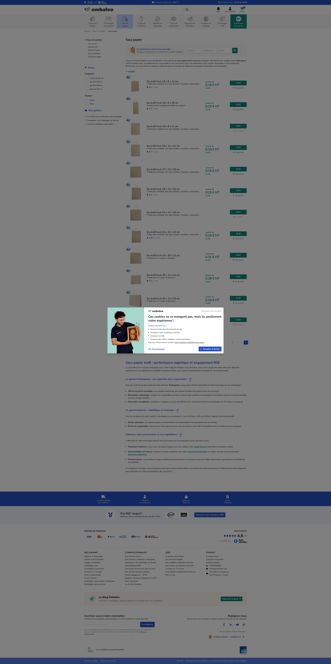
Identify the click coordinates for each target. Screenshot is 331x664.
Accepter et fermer (211, 349)
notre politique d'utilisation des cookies (189, 342)
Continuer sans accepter (211, 311)
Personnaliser (158, 349)
